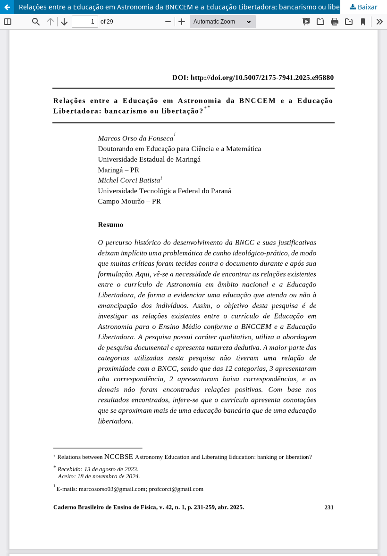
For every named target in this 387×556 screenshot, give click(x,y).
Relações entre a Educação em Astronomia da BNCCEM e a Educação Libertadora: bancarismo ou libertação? (191, 6)
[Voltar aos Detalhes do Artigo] (7, 7)
